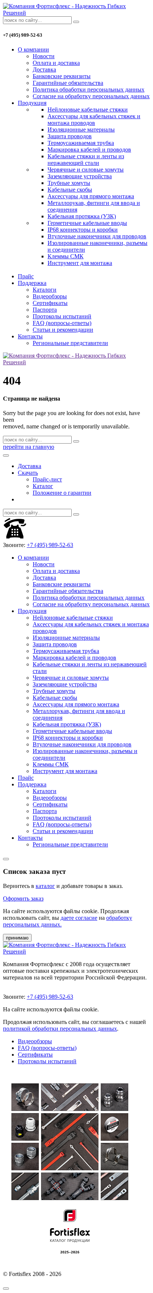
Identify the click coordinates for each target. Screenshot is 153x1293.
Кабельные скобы (70, 189)
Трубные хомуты (69, 183)
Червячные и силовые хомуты (86, 169)
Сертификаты (50, 303)
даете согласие (79, 918)
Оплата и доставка (56, 63)
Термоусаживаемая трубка (81, 143)
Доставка (44, 69)
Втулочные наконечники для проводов (97, 236)
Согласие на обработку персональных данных (91, 96)
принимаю (17, 938)
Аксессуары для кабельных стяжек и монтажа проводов (94, 119)
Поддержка (32, 283)
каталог (45, 886)
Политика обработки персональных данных (88, 89)
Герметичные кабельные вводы (87, 223)
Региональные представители (70, 343)
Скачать (28, 473)
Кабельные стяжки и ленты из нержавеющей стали (86, 159)
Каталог (43, 486)
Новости (44, 56)
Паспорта (45, 309)
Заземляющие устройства (80, 176)
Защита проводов (70, 136)
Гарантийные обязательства (68, 83)
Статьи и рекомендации (63, 329)
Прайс (26, 276)
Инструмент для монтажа (80, 263)
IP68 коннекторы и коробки (83, 229)
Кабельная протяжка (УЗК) (82, 216)
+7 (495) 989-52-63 (50, 545)
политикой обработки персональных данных (60, 1028)
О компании (33, 49)
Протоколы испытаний (62, 316)
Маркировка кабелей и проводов (89, 149)
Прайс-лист (47, 479)
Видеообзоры (50, 296)
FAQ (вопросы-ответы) (62, 323)
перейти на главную (28, 447)
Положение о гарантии (62, 493)
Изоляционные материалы (81, 129)
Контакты (30, 336)
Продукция (32, 103)
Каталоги (44, 289)
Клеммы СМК (66, 256)
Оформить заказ (23, 898)
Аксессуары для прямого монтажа (91, 196)
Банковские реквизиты (62, 76)
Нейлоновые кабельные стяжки (88, 109)
